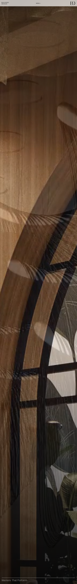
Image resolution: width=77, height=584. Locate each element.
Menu (38, 3)
